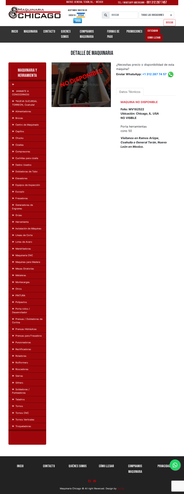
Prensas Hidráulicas (26, 329)
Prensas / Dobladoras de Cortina (27, 321)
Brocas (19, 118)
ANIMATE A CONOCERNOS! (20, 93)
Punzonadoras (23, 342)
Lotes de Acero (23, 242)
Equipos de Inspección (27, 185)
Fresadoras (21, 198)
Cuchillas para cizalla (26, 158)
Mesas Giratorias (24, 268)
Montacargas (22, 282)
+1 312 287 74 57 (154, 74)
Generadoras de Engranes (22, 207)
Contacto (49, 32)
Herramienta (22, 222)
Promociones (134, 32)
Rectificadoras (23, 349)
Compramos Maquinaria (87, 34)
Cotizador (153, 31)
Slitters (19, 382)
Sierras (19, 376)
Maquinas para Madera (27, 262)
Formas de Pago (113, 34)
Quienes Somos (66, 34)
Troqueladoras (23, 426)
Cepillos (19, 131)
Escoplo (19, 191)
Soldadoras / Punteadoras (20, 391)
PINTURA (20, 295)
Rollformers (21, 362)
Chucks (19, 138)
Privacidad (164, 466)
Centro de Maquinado (27, 124)
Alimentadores (23, 111)
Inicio (16, 31)
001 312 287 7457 (157, 2)
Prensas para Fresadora (28, 335)
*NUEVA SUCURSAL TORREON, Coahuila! (24, 103)
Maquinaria (31, 32)
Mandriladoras (23, 248)
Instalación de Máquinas (28, 228)
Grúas (18, 215)
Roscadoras (21, 369)
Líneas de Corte (24, 235)
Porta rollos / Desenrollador (21, 310)
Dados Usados (23, 165)
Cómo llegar (106, 466)
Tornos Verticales (24, 419)
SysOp (120, 488)
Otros (18, 288)
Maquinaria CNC (24, 255)
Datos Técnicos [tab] (129, 92)
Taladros (20, 399)
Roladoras (20, 356)
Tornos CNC (22, 413)
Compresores (22, 151)
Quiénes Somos (78, 466)
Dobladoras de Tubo (26, 171)
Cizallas (19, 145)
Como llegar (154, 37)
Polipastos (21, 302)
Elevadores (21, 178)
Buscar (169, 22)
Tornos (19, 406)
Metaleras (20, 275)
